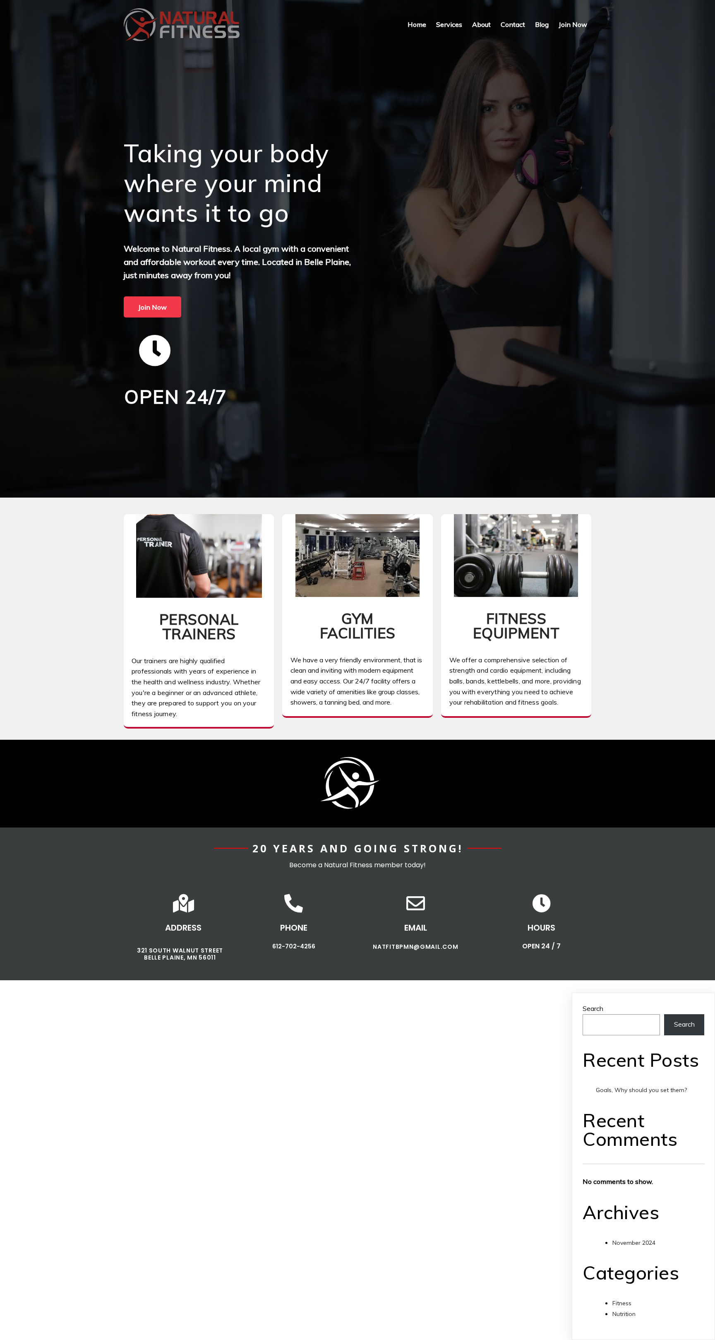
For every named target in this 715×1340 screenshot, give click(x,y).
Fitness (621, 1303)
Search (593, 1008)
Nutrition (624, 1314)
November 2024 (633, 1242)
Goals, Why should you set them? (641, 1090)
